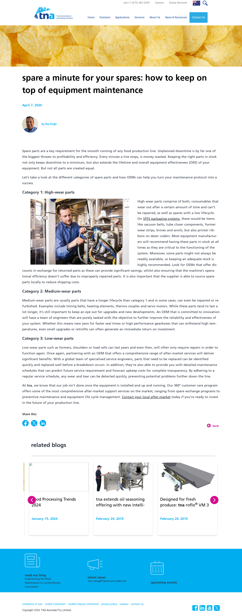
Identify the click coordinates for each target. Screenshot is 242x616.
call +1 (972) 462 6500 (136, 2)
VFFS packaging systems (161, 219)
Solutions (104, 17)
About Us (154, 17)
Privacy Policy (109, 604)
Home (91, 17)
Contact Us (198, 17)
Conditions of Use (32, 604)
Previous (32, 500)
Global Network (178, 2)
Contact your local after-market (146, 397)
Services (139, 17)
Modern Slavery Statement (83, 604)
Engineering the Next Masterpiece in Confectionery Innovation (43, 583)
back (216, 426)
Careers (159, 2)
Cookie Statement (55, 604)
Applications (122, 17)
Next (214, 500)
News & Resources (176, 17)
